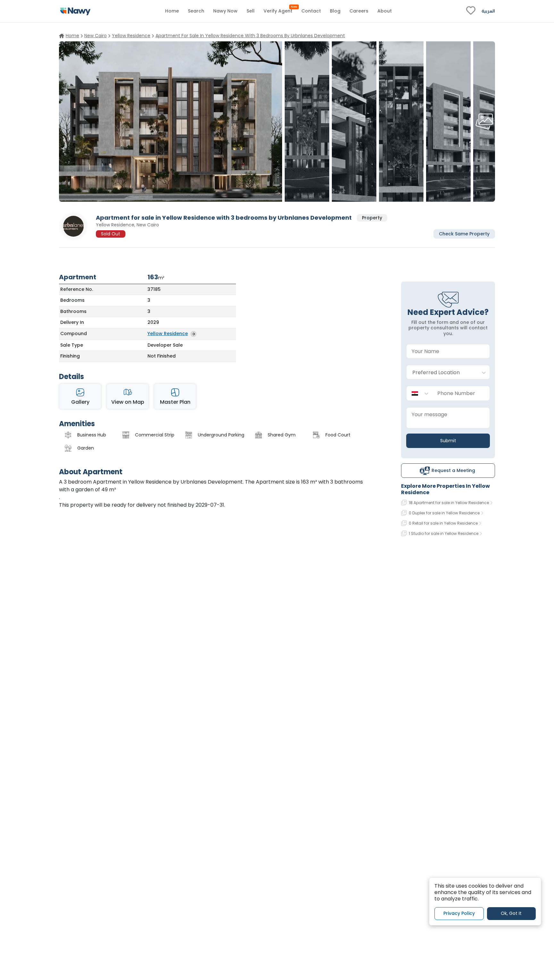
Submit (448, 440)
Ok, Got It (511, 913)
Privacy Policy (459, 913)
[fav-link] (470, 11)
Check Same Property (464, 233)
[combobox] (442, 372)
